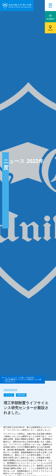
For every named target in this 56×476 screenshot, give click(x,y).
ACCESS (50, 30)
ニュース (13, 377)
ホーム (4, 377)
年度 (22, 377)
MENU (50, 7)
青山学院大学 (50, 19)
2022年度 (30, 377)
